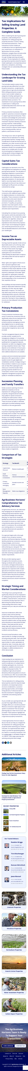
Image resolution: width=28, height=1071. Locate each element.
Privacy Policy (9, 1058)
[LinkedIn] (8, 14)
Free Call (14, 1053)
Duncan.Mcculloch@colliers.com (18, 870)
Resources (18, 1056)
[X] (5, 14)
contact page (7, 734)
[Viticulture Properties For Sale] (14, 920)
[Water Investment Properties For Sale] (14, 984)
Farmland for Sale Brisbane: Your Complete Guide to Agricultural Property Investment (11, 797)
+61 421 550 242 (17, 879)
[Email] (11, 14)
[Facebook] (3, 14)
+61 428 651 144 (17, 845)
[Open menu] (23, 1)
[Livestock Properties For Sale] (14, 898)
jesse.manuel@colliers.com (17, 881)
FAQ (24, 1056)
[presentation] (14, 764)
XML (15, 1058)
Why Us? (12, 1056)
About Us (5, 1056)
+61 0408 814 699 (18, 856)
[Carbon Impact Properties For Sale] (14, 1005)
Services (21, 1053)
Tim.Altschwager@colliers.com (17, 858)
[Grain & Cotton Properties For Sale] (14, 962)
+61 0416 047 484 (18, 868)
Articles (20, 1058)
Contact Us (8, 1053)
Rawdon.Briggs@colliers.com (17, 847)
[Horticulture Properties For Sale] (14, 941)
